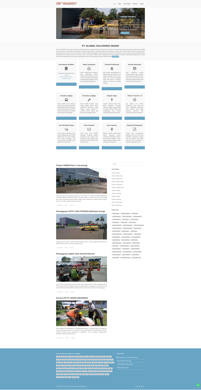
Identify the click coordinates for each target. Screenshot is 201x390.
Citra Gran (106, 362)
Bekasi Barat (63, 356)
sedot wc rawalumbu (137, 251)
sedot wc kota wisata (117, 202)
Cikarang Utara (71, 359)
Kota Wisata (104, 368)
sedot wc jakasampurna (127, 234)
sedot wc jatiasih (137, 234)
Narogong (96, 371)
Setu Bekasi (91, 374)
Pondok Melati (59, 374)
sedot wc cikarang (116, 193)
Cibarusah (59, 359)
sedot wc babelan (116, 213)
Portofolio (71, 205)
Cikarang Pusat (110, 359)
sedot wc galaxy (134, 231)
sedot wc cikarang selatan (139, 225)
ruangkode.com (83, 386)
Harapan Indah (87, 365)
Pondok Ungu (102, 371)
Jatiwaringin (78, 368)
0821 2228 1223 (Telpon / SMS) (125, 364)
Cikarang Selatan (79, 359)
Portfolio (135, 3)
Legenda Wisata (69, 371)
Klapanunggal (90, 368)
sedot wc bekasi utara (117, 176)
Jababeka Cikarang (77, 362)
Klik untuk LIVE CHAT (123, 367)
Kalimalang (98, 368)
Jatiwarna (84, 368)
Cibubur (111, 362)
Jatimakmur (65, 368)
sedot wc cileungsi (116, 199)
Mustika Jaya (76, 371)
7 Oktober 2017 (60, 291)
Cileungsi (94, 362)
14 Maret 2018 (59, 205)
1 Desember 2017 (60, 337)
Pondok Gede (109, 371)
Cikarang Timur (95, 359)
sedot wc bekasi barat (117, 184)
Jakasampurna (94, 365)
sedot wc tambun (116, 190)
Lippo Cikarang (59, 362)
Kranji (58, 371)
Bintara (103, 356)
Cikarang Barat (87, 359)
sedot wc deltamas (125, 231)
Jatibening (106, 365)
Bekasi (58, 356)
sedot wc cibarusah (134, 219)
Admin (65, 205)
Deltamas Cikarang (68, 362)
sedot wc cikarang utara (127, 228)
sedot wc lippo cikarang (124, 245)
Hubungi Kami (125, 33)
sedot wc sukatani (135, 254)
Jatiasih (100, 365)
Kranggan (110, 368)
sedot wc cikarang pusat (127, 225)
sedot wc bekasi (116, 173)
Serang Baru (85, 374)
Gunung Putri (79, 365)
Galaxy (58, 365)
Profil (119, 3)
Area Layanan (127, 3)
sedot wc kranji (115, 245)
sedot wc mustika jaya (117, 248)
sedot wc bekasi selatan (118, 181)
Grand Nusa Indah (72, 365)
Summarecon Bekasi (99, 374)
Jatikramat (59, 368)
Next (146, 23)
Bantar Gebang (92, 356)
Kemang (62, 371)
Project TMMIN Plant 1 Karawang (71, 165)
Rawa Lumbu (78, 374)
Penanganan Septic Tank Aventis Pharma (75, 253)
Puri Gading (66, 374)
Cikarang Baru (102, 359)
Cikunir (89, 362)
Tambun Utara (67, 377)
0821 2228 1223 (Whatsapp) (124, 361)
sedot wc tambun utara (136, 257)
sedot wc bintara (126, 219)
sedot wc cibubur (116, 196)
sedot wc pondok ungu (127, 251)
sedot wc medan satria (135, 245)
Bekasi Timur (70, 356)
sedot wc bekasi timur (117, 178)
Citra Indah (100, 362)
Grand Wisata (64, 365)
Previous (54, 23)
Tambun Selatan (60, 377)
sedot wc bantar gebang (125, 213)
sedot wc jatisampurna (126, 237)
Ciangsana (109, 356)
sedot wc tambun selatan (125, 257)
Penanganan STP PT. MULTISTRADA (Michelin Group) (80, 211)
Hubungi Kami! (115, 56)
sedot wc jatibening (117, 205)
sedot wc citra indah (116, 231)
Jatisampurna (71, 368)
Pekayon (72, 374)
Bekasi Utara (85, 356)
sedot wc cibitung (116, 222)
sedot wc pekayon (126, 248)
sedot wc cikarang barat (117, 225)
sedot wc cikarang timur (117, 228)
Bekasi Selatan (78, 356)
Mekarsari (90, 371)
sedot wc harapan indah (118, 187)
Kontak (142, 3)
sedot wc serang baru (116, 254)
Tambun (106, 374)
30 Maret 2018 (60, 247)
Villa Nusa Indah (75, 377)
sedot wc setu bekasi (126, 254)
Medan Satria (83, 371)
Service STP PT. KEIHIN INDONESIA (72, 298)
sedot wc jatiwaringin (136, 237)
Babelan (98, 356)
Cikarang (64, 359)
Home (114, 3)
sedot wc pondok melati (117, 251)
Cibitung (84, 362)
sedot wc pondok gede (135, 248)
